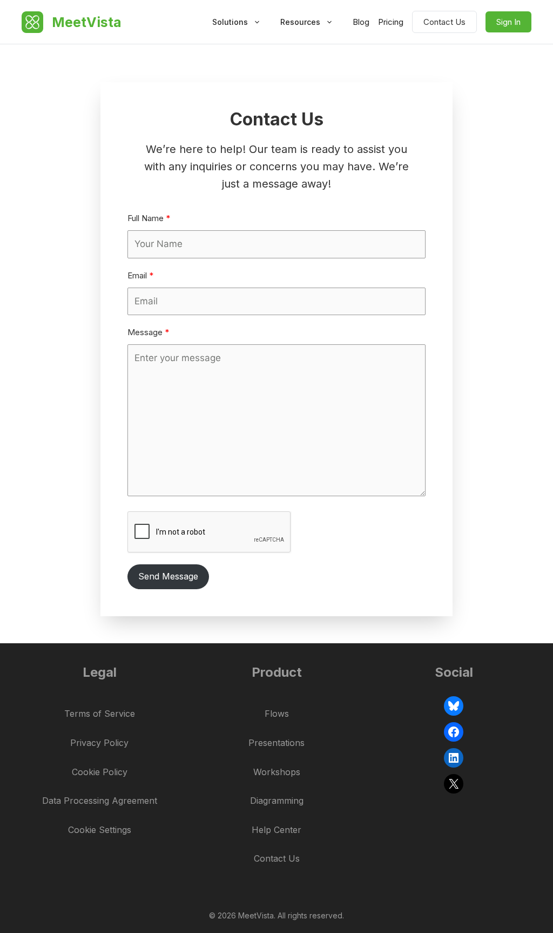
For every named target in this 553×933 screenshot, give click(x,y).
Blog (361, 22)
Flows (277, 713)
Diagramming (277, 800)
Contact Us (444, 22)
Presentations (276, 742)
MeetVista (87, 22)
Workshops (276, 772)
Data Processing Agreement (99, 800)
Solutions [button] (230, 21)
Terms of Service (99, 713)
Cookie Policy (99, 772)
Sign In (508, 22)
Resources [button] (300, 21)
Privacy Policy (99, 742)
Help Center (276, 829)
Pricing (390, 22)
